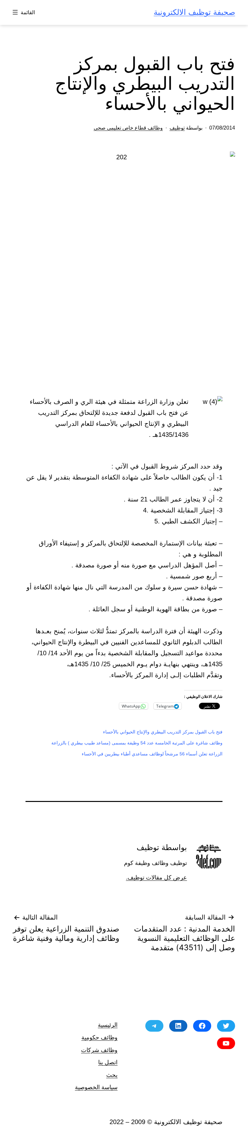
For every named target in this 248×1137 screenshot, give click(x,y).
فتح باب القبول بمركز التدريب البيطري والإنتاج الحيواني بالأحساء (162, 731)
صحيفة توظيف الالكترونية (194, 12)
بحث (112, 1074)
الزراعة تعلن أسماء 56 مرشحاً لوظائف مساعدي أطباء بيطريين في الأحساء (152, 753)
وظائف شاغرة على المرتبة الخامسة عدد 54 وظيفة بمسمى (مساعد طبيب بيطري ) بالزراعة (136, 742)
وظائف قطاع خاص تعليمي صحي (128, 128)
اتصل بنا (108, 1062)
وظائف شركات (99, 1050)
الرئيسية (108, 1024)
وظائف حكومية (99, 1037)
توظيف (177, 128)
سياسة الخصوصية (96, 1087)
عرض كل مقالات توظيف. (156, 877)
